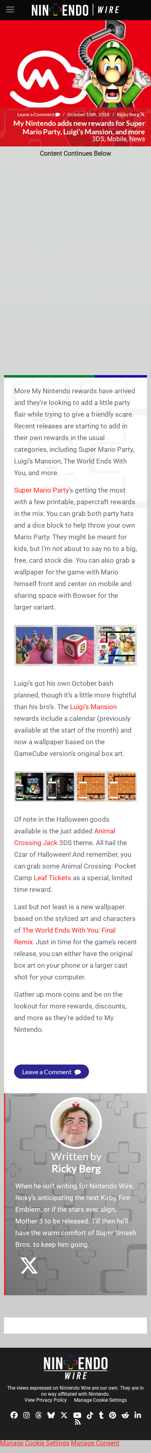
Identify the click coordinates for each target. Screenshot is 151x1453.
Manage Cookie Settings (100, 1400)
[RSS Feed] (78, 1422)
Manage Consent (95, 1443)
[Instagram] (26, 1415)
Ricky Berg (128, 114)
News (137, 139)
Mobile (116, 139)
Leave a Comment (36, 114)
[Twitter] (64, 1415)
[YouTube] (77, 1415)
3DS (98, 139)
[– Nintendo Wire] (76, 1367)
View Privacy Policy (46, 1400)
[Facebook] (14, 1415)
